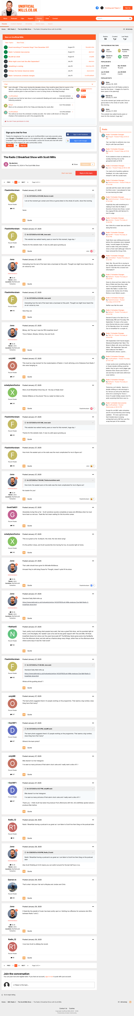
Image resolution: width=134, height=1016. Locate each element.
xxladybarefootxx (86, 88)
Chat (48, 17)
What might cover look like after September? (23, 61)
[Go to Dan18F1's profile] (12, 730)
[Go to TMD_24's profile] (103, 334)
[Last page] (27, 182)
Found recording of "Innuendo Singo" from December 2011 (28, 47)
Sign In (10, 145)
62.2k (13, 278)
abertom (91, 52)
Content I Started (16, 24)
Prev (8, 182)
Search (50, 24)
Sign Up (127, 8)
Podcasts (14, 18)
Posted (121, 168)
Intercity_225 (90, 66)
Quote (29, 220)
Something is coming (15, 66)
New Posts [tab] (20, 42)
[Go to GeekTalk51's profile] (12, 514)
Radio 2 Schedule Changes (115, 166)
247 (13, 377)
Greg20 (110, 136)
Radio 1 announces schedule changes (21, 75)
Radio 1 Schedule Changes (115, 134)
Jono (45, 234)
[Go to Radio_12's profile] (12, 827)
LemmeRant (112, 258)
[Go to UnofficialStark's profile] (103, 357)
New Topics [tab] (9, 42)
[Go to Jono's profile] (12, 267)
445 (13, 208)
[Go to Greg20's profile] (103, 135)
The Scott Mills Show (32, 165)
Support (30, 18)
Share (75, 164)
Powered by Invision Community (67, 1013)
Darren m (47, 196)
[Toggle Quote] (25, 196)
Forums (39, 18)
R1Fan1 (11, 105)
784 (13, 645)
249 (13, 403)
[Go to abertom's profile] (6, 164)
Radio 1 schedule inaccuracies (19, 52)
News (5, 18)
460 (13, 898)
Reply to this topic (86, 173)
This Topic (122, 18)
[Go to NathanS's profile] (12, 634)
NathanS (13, 627)
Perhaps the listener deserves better (21, 71)
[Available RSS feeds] (130, 1002)
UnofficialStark (89, 75)
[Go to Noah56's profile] (103, 150)
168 (13, 525)
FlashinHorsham (12, 190)
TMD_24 (110, 335)
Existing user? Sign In (112, 8)
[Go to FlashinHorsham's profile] (12, 197)
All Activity (28, 24)
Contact (55, 18)
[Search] (130, 18)
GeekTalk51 (12, 507)
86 (13, 838)
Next (23, 182)
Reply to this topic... (22, 985)
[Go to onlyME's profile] (12, 366)
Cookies (72, 1008)
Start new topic (67, 173)
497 (13, 741)
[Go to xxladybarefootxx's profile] (12, 392)
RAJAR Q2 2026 (14, 57)
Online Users (40, 24)
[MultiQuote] (24, 220)
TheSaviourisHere (50, 480)
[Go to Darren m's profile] (12, 887)
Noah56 (110, 151)
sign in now (49, 976)
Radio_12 (12, 820)
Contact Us (63, 1008)
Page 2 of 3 (35, 182)
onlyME (91, 56)
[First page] (4, 182)
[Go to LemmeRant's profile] (103, 256)
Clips (22, 18)
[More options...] (93, 190)
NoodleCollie (90, 47)
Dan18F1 (83, 95)
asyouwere (90, 71)
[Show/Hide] (92, 84)
